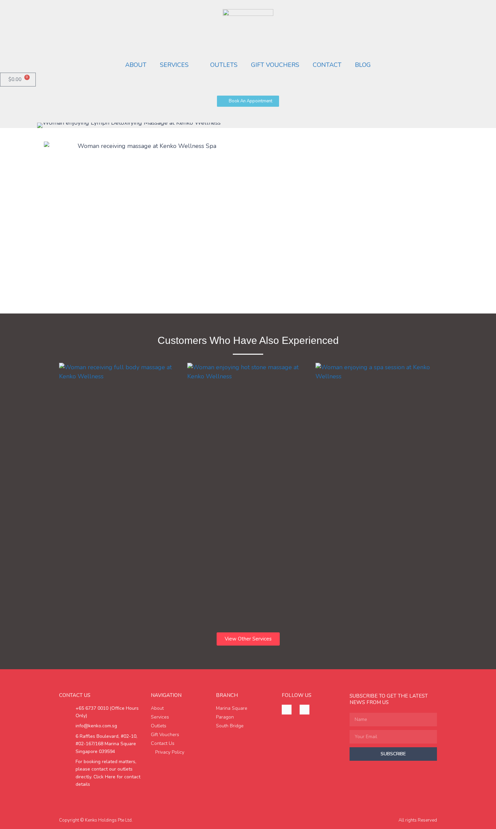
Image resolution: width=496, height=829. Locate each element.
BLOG (363, 65)
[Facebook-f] (287, 709)
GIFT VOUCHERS (275, 65)
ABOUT (135, 65)
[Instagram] (304, 709)
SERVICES (174, 65)
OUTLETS (224, 65)
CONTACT (327, 65)
